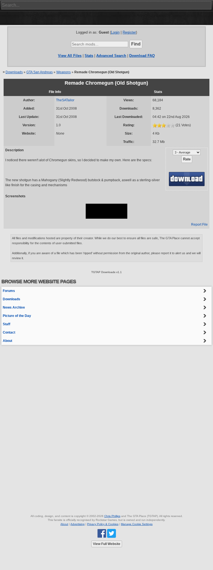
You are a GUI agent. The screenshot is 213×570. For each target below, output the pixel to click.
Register (129, 32)
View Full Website (106, 544)
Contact (9, 332)
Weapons (63, 72)
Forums (9, 291)
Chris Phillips (112, 516)
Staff (6, 324)
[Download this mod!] (186, 178)
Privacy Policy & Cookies (102, 524)
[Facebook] (101, 533)
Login (115, 32)
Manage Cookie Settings (137, 524)
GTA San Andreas (39, 72)
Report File (199, 224)
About (7, 341)
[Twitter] (111, 533)
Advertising (77, 524)
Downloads (14, 72)
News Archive (14, 307)
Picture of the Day (17, 316)
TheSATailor (65, 100)
